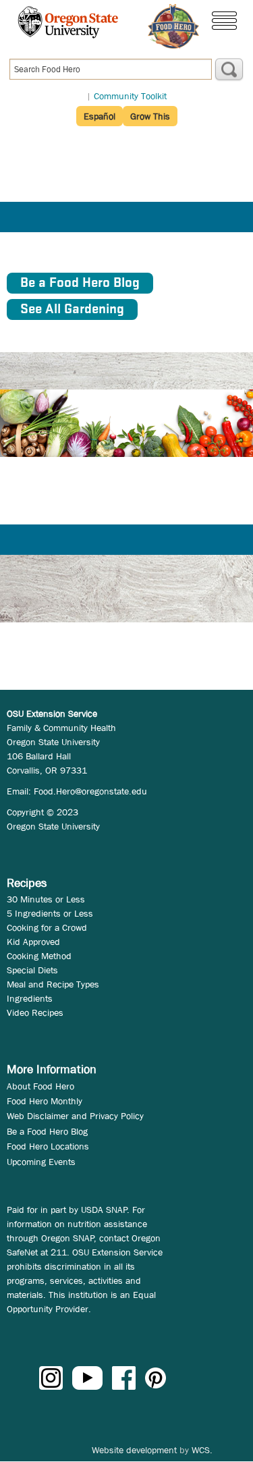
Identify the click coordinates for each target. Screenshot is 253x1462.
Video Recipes (35, 1012)
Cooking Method (39, 956)
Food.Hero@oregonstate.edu (90, 791)
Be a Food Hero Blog (47, 1131)
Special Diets (32, 970)
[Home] (173, 26)
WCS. (202, 1450)
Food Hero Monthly (44, 1101)
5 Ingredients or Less (50, 913)
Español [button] (99, 116)
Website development (134, 1450)
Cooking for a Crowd (47, 927)
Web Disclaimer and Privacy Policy (75, 1116)
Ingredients (30, 998)
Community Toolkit (130, 96)
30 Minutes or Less (46, 899)
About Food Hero (40, 1086)
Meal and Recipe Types (53, 984)
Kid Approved (33, 942)
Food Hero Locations (48, 1146)
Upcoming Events (41, 1162)
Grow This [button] (150, 116)
